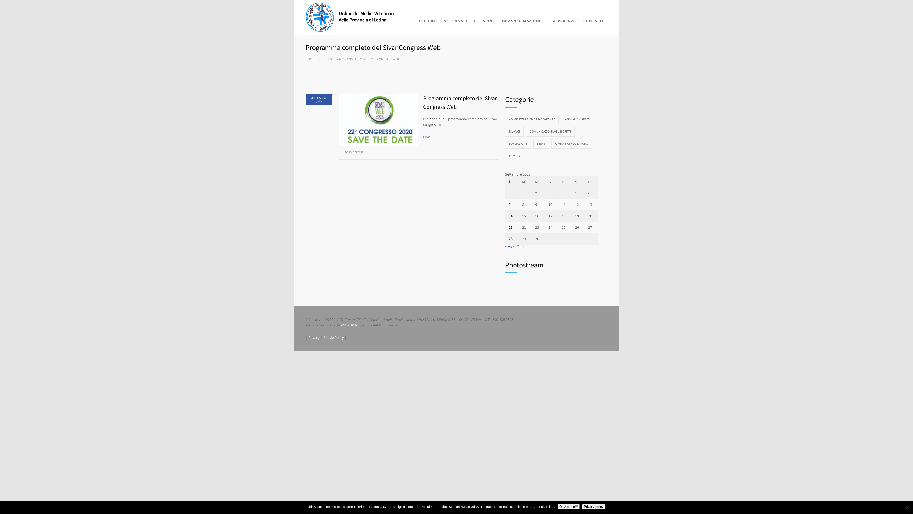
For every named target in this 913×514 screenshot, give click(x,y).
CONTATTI (593, 21)
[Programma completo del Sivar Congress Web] (378, 120)
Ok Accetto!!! (568, 507)
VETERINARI (455, 21)
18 (564, 216)
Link (426, 137)
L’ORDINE (428, 21)
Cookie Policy (333, 337)
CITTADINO (485, 21)
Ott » (520, 246)
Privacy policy (593, 507)
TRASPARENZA (562, 21)
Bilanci (514, 131)
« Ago (509, 246)
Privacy (514, 156)
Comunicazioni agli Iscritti (550, 131)
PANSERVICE (350, 325)
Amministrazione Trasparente (532, 119)
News (541, 144)
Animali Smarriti (577, 119)
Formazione (354, 152)
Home (310, 59)
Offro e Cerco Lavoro (571, 144)
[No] (907, 507)
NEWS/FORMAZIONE (522, 21)
